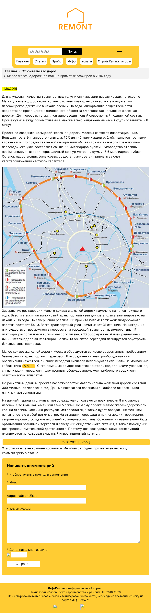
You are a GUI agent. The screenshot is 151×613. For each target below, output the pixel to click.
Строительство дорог (39, 71)
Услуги (87, 61)
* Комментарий (19, 509)
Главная (22, 61)
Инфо (71, 61)
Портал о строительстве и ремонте (75, 35)
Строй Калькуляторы (114, 61)
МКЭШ (28, 366)
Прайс (57, 61)
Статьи (40, 61)
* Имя (11, 482)
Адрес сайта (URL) (21, 496)
